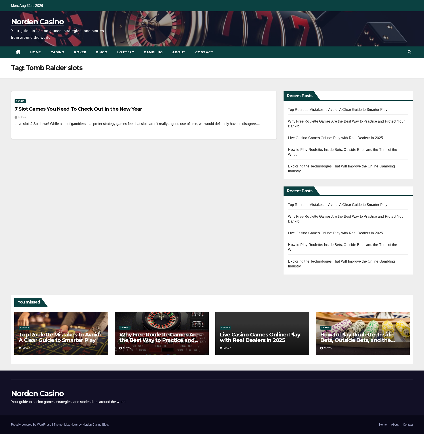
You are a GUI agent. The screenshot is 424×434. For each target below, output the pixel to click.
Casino (57, 52)
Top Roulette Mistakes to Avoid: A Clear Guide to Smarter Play (337, 109)
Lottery (125, 52)
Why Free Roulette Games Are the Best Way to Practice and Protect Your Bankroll (159, 340)
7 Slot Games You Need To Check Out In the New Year (78, 109)
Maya (22, 117)
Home (35, 52)
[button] (409, 52)
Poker (80, 52)
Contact (204, 52)
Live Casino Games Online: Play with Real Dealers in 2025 (335, 138)
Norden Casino (37, 21)
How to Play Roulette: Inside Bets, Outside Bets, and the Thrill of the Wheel (356, 340)
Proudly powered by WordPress (31, 424)
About (179, 52)
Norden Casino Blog (95, 424)
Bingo (102, 52)
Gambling (153, 52)
